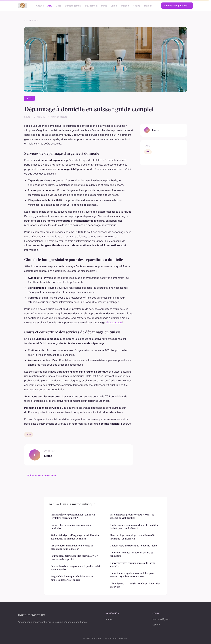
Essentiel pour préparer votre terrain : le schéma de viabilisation (132, 516)
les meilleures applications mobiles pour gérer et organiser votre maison (132, 575)
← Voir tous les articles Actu (40, 475)
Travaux (148, 5)
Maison (125, 5)
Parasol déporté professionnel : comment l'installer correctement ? (73, 516)
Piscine (136, 5)
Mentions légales (160, 619)
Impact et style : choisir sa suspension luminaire (71, 526)
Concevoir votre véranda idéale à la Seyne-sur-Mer (133, 564)
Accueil (40, 5)
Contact (156, 624)
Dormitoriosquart (31, 615)
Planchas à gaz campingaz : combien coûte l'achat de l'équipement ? (132, 537)
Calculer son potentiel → (177, 5)
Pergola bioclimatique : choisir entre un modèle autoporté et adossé (72, 578)
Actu (49, 5)
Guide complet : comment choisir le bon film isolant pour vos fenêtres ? (134, 526)
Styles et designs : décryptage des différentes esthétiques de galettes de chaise (75, 537)
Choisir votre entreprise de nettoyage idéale (133, 545)
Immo (104, 5)
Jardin (114, 5)
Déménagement (73, 5)
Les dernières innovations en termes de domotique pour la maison (72, 547)
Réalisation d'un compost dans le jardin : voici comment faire (75, 568)
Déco (58, 5)
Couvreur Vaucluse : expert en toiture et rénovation (131, 554)
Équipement (91, 5)
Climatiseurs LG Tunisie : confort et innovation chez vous (135, 585)
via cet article (114, 322)
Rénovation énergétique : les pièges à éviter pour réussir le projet (74, 557)
